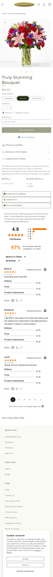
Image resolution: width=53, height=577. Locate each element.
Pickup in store (22, 113)
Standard (8, 98)
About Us (9, 453)
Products (9, 448)
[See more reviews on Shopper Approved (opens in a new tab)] (21, 301)
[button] (38, 4)
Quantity (6, 103)
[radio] (38, 229)
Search (8, 469)
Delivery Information (14, 506)
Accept (25, 559)
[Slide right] (32, 72)
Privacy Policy (11, 512)
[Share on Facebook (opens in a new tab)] (12, 301)
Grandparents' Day (13, 437)
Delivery (9, 113)
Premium (37, 98)
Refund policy (11, 518)
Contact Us (10, 495)
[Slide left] (21, 72)
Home (4, 14)
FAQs (7, 490)
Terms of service (12, 529)
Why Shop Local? (12, 501)
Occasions (9, 442)
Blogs (7, 474)
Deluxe (23, 98)
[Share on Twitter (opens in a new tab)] (17, 301)
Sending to (10, 117)
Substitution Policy (13, 523)
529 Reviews (18, 239)
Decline (25, 565)
